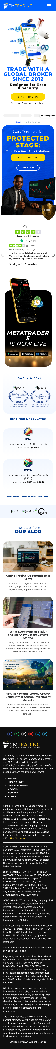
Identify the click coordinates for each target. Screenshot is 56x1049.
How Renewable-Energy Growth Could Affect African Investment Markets (28, 697)
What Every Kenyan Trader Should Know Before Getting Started (28, 635)
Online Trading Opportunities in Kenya (28, 577)
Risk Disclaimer (17, 838)
